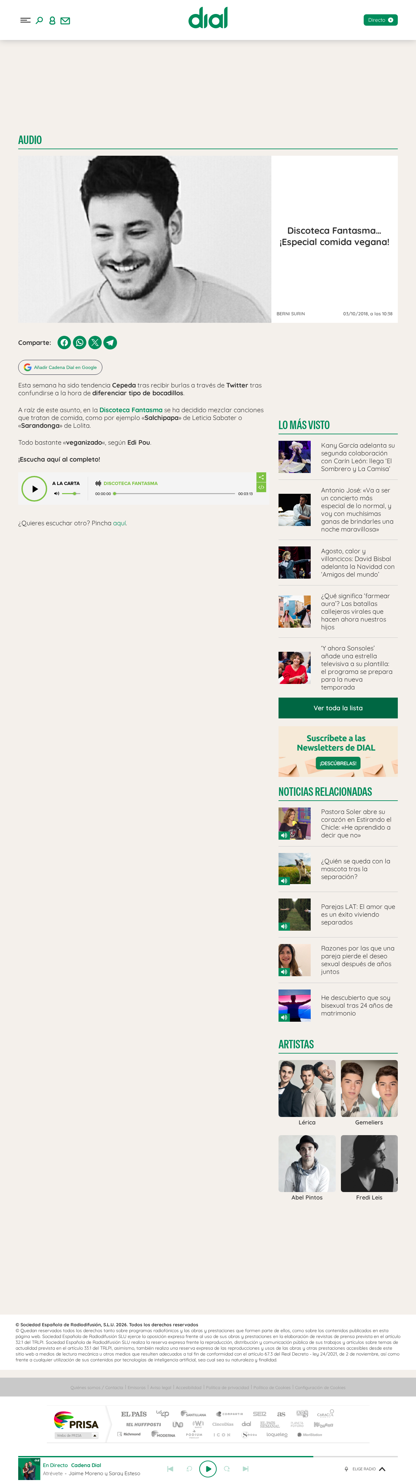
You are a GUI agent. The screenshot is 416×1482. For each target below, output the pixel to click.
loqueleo (277, 1434)
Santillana (195, 1414)
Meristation (308, 1434)
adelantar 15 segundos (227, 1469)
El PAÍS (134, 1414)
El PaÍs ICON (222, 1434)
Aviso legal (160, 1387)
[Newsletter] (65, 20)
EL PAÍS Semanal (270, 1424)
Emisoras (137, 1387)
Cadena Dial (247, 1424)
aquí (119, 523)
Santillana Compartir (230, 1414)
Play (208, 1469)
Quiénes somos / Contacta (97, 1387)
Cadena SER (257, 1414)
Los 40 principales (165, 1414)
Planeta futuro (294, 1424)
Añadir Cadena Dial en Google (65, 367)
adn (299, 1414)
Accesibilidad (189, 1387)
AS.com (278, 1414)
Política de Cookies (272, 1387)
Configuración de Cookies (320, 1387)
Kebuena (318, 1424)
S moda (249, 1434)
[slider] (208, 1456)
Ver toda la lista (338, 708)
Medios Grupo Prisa (76, 1435)
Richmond (130, 1434)
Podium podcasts (194, 1434)
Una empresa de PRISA (76, 1419)
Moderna (162, 1434)
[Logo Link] (208, 18)
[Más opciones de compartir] (261, 477)
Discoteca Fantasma (131, 483)
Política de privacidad (227, 1387)
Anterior (170, 1469)
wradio (197, 1424)
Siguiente (245, 1469)
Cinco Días (222, 1424)
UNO (178, 1424)
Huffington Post (142, 1424)
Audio (30, 140)
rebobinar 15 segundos (189, 1469)
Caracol (323, 1414)
